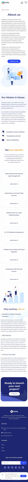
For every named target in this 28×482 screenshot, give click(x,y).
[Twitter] (12, 467)
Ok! (23, 476)
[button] (14, 184)
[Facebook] (19, 467)
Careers (3, 450)
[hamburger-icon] (25, 2)
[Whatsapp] (23, 467)
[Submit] (23, 463)
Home (3, 9)
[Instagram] (16, 467)
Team (2, 447)
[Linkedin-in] (9, 467)
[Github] (5, 467)
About (2, 444)
